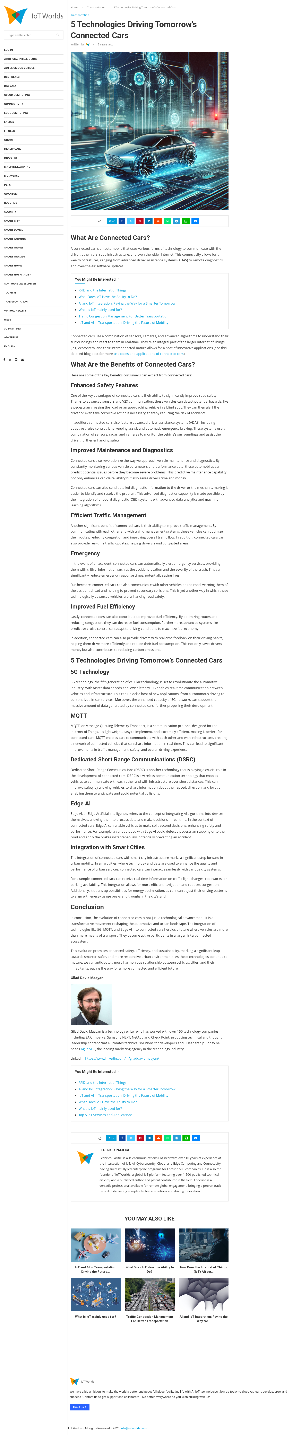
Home (74, 7)
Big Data (10, 85)
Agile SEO (87, 1049)
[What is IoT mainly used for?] (96, 1294)
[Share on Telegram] (176, 221)
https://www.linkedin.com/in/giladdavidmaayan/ (121, 1058)
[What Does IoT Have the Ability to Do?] (150, 1245)
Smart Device (13, 229)
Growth (10, 139)
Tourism (10, 292)
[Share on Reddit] (158, 221)
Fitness (9, 130)
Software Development (21, 283)
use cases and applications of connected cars (149, 353)
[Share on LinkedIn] (149, 221)
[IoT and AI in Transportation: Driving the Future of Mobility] (96, 1245)
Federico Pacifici (114, 1150)
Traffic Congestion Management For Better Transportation (124, 316)
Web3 (7, 319)
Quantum (11, 193)
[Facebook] (4, 359)
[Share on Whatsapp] (167, 221)
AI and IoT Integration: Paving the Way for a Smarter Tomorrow (127, 303)
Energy (9, 121)
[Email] (22, 359)
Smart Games (13, 247)
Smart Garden (14, 256)
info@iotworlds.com (134, 1428)
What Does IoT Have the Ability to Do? (108, 297)
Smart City (12, 220)
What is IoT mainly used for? (100, 309)
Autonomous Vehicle (19, 67)
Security (10, 211)
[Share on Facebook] (122, 221)
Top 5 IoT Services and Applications (105, 1115)
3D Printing (12, 328)
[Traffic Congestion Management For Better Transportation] (150, 1294)
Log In (8, 49)
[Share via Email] (195, 221)
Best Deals (11, 76)
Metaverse (11, 175)
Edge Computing (16, 112)
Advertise (11, 337)
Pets (7, 184)
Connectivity (14, 103)
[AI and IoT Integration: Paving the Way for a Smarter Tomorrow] (204, 1294)
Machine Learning (17, 166)
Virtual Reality (15, 310)
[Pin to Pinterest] (140, 221)
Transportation (16, 301)
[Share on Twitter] (131, 221)
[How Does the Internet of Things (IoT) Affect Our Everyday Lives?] (204, 1245)
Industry (10, 157)
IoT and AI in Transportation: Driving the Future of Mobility (123, 322)
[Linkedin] (16, 359)
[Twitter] (10, 359)
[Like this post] (113, 221)
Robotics (10, 202)
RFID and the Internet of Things (103, 290)
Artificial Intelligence (20, 58)
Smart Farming (15, 238)
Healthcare (12, 148)
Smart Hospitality (17, 274)
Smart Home (13, 265)
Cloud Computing (17, 94)
